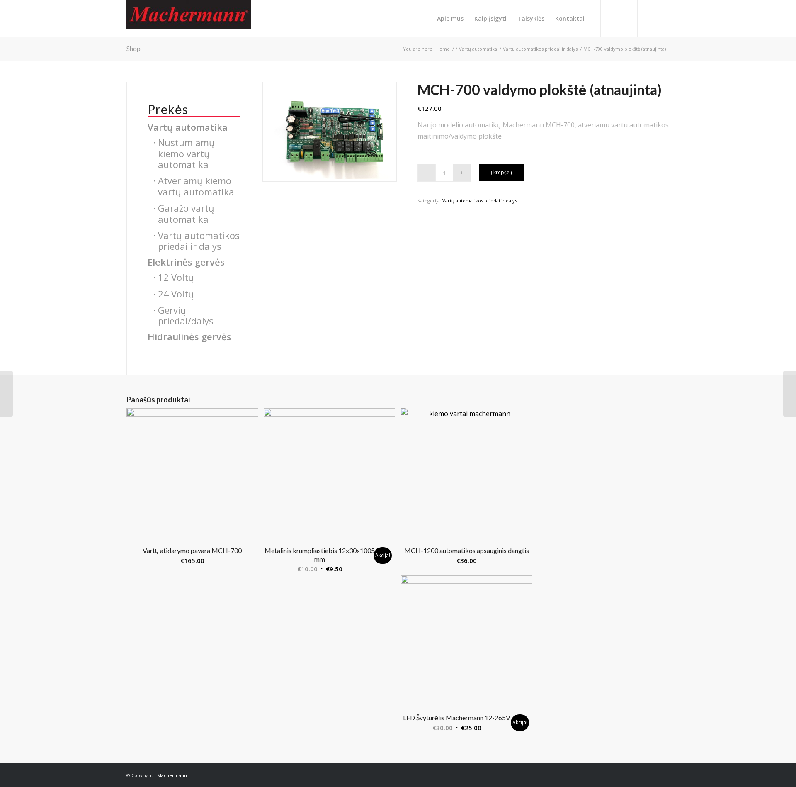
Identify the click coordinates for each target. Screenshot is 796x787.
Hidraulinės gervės (189, 336)
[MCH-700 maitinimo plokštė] (6, 394)
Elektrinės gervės (186, 262)
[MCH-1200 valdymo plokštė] (789, 394)
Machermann (172, 775)
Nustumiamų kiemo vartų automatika (186, 153)
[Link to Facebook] (663, 18)
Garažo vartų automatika (186, 213)
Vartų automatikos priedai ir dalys (479, 200)
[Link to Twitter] (651, 18)
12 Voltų (176, 277)
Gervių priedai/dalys (186, 315)
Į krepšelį (501, 172)
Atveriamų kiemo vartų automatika (196, 185)
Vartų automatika (188, 127)
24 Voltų (176, 294)
